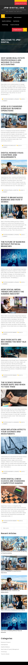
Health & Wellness (6, 21)
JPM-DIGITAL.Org (14, 8)
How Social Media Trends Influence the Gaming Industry (12, 291)
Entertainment (17, 17)
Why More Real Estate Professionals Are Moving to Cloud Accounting (13, 61)
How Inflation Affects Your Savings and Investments (13, 431)
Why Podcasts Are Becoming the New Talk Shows (13, 341)
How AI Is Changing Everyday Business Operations (11, 108)
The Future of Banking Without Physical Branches (13, 244)
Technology (5, 24)
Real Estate (16, 21)
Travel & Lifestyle (14, 24)
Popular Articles (18, 29)
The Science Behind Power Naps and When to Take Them (13, 384)
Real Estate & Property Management (10, 649)
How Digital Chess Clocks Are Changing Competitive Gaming (13, 481)
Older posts (6, 528)
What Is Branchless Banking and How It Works (12, 199)
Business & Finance (7, 17)
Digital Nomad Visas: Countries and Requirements (12, 154)
